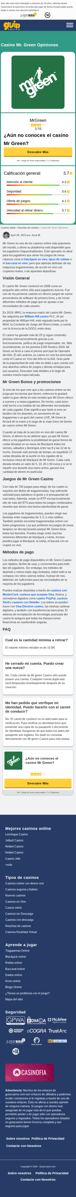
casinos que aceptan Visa (37, 594)
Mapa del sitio (14, 999)
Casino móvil (13, 907)
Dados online (13, 974)
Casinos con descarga (19, 919)
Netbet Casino (14, 846)
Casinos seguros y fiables (21, 889)
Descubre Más (38, 152)
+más (8, 864)
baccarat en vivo (16, 263)
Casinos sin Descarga (19, 913)
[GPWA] (15, 1018)
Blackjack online (15, 956)
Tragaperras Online (17, 950)
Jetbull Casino (14, 840)
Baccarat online (15, 968)
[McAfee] (57, 1018)
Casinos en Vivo (15, 901)
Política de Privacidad (47, 1138)
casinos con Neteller (26, 602)
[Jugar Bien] (15, 1038)
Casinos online (8, 228)
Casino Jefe (12, 858)
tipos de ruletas (59, 259)
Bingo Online (13, 987)
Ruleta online (13, 962)
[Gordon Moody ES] (15, 1028)
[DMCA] (36, 1018)
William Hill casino (37, 316)
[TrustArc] (57, 1028)
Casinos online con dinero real (24, 883)
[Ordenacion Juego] (57, 1038)
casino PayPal (45, 598)
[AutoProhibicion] (36, 1038)
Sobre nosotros (18, 1138)
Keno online (13, 981)
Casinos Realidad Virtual (21, 932)
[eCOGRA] (36, 1028)
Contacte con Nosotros (23, 1146)
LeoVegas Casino (16, 834)
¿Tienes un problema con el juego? (27, 993)
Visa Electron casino (29, 606)
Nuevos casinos (15, 895)
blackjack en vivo (35, 259)
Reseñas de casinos (28, 228)
